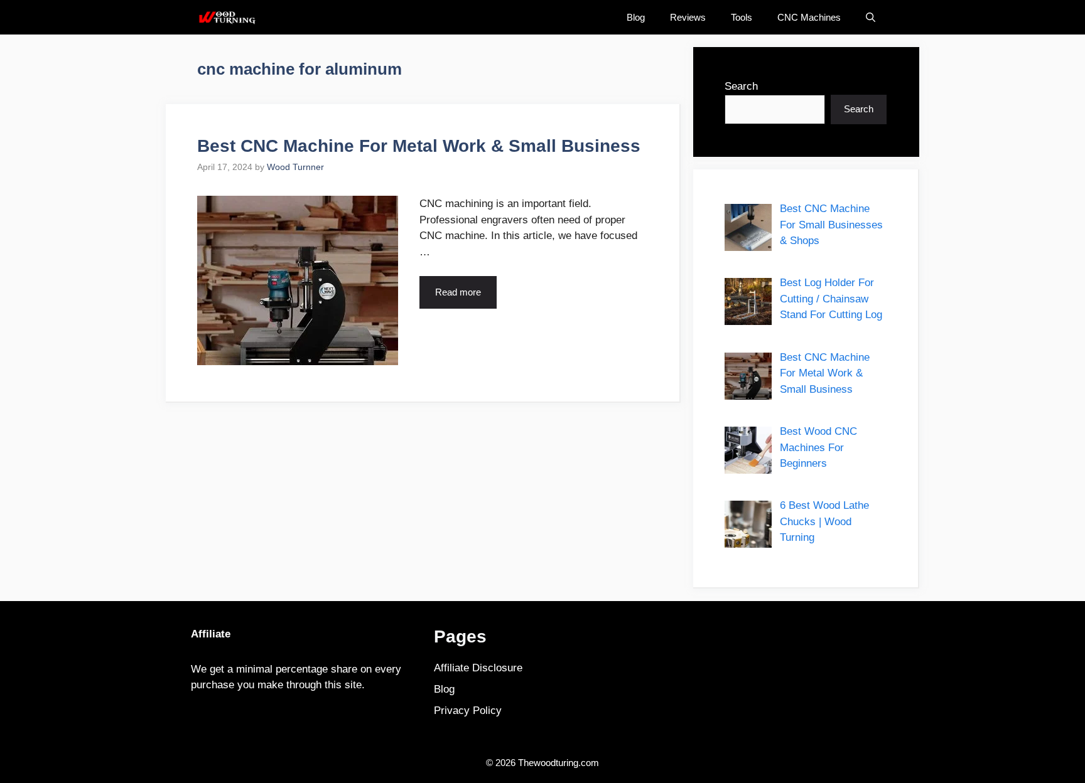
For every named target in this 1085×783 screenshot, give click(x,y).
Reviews (688, 17)
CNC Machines (809, 17)
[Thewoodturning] (226, 17)
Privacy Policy (468, 710)
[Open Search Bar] (870, 17)
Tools (741, 17)
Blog (636, 17)
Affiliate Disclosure (478, 668)
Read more (458, 292)
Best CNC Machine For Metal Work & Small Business (418, 146)
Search (741, 86)
